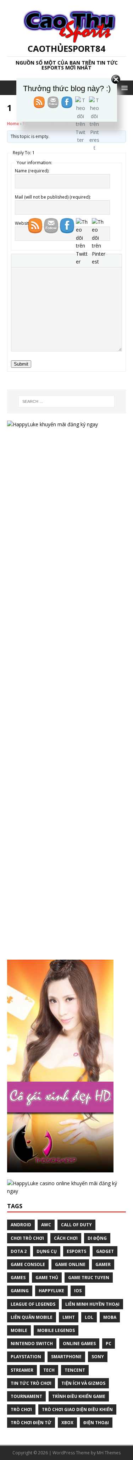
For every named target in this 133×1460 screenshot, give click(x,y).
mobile (19, 1330)
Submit (21, 364)
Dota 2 (19, 1251)
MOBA (109, 1317)
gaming (20, 1291)
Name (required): (32, 171)
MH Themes (109, 1453)
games (18, 1278)
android (21, 1225)
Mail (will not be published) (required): (53, 197)
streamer (22, 1370)
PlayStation (26, 1357)
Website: (23, 223)
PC (108, 1343)
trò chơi (21, 1409)
